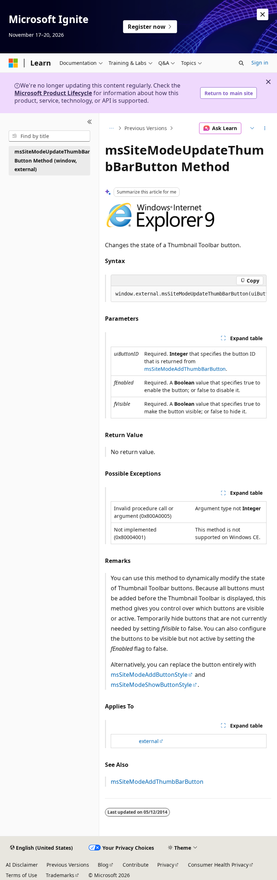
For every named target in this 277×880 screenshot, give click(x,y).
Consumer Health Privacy (218, 864)
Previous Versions (145, 128)
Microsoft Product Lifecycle (53, 93)
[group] (189, 294)
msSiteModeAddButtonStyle (149, 675)
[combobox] (49, 136)
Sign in (259, 62)
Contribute (136, 864)
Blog (103, 864)
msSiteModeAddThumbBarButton (185, 368)
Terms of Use (21, 875)
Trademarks (60, 875)
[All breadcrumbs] (111, 128)
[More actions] (265, 128)
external (149, 741)
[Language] (251, 128)
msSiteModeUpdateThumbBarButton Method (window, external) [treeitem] (52, 160)
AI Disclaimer (22, 864)
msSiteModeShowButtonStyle (151, 685)
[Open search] (241, 63)
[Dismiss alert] (262, 14)
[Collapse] (89, 122)
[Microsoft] (13, 63)
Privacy (165, 864)
